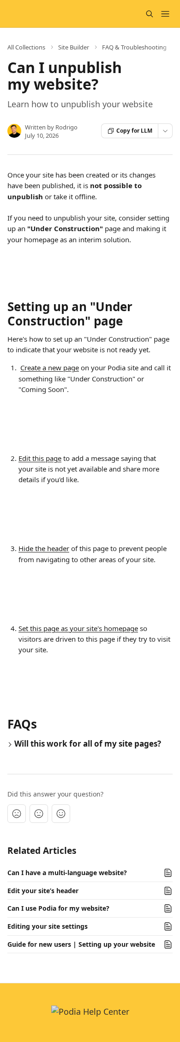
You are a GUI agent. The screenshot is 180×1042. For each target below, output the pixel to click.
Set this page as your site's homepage (78, 628)
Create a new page (49, 367)
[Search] (149, 14)
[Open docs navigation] (165, 14)
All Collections (26, 47)
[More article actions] (165, 130)
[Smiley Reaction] (61, 813)
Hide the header (43, 548)
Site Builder (73, 47)
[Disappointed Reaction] (16, 813)
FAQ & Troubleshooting (134, 47)
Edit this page (39, 458)
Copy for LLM (134, 131)
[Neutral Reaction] (39, 813)
